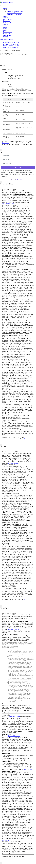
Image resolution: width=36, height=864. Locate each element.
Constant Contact (14, 736)
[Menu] (0, 5)
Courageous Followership (15, 11)
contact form (28, 769)
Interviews (6, 21)
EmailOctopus (22, 179)
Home (5, 8)
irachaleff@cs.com (8, 204)
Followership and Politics (11, 46)
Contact (5, 24)
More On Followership (14, 14)
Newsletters (7, 22)
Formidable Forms (14, 716)
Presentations (7, 19)
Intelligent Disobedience (14, 13)
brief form (5, 143)
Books (5, 16)
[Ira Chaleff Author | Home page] (6, 2)
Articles (5, 17)
